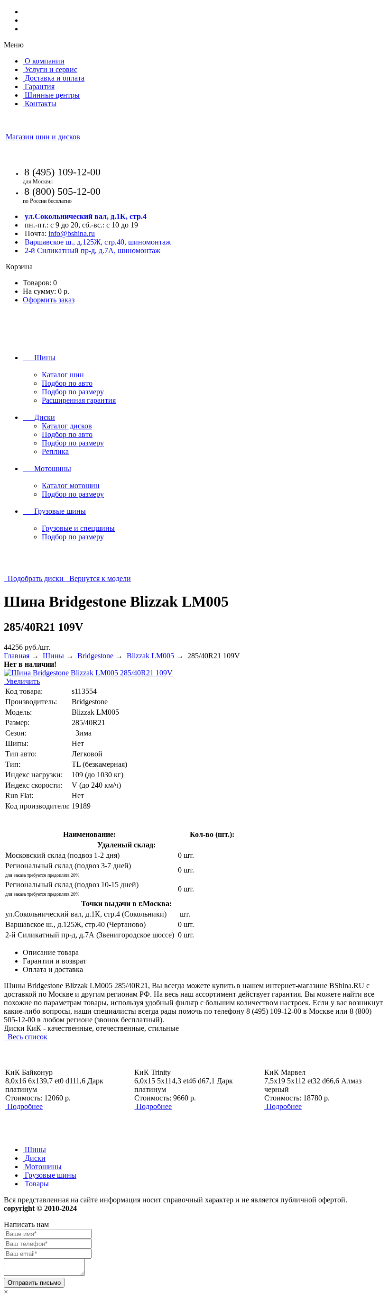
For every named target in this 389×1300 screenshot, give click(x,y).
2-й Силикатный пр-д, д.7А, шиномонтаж (92, 250)
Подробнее (25, 1106)
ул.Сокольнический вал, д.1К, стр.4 (86, 216)
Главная (16, 656)
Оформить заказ (48, 300)
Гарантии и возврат (54, 961)
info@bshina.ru (71, 233)
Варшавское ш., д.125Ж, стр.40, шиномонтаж (98, 242)
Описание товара (51, 952)
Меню (14, 45)
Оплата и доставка (53, 969)
